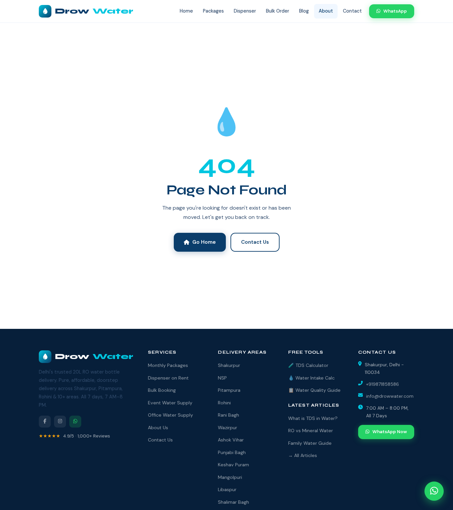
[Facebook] (45, 422)
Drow (94, 11)
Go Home (204, 242)
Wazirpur (227, 428)
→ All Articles (302, 455)
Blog (304, 11)
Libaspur (227, 489)
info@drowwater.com (390, 396)
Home (186, 11)
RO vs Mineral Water (310, 431)
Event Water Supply (170, 403)
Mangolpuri (230, 477)
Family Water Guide (310, 443)
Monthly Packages (168, 365)
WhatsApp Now (389, 431)
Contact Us (255, 242)
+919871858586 (382, 384)
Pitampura (229, 390)
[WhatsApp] (75, 422)
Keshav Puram (233, 465)
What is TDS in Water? (313, 418)
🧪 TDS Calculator (308, 365)
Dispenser (245, 11)
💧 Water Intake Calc (311, 378)
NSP (222, 378)
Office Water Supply (170, 415)
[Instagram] (60, 422)
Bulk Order (277, 11)
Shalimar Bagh (233, 502)
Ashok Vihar (231, 440)
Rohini (224, 403)
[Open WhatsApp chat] (434, 491)
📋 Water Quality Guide (314, 390)
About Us (158, 428)
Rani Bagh (228, 415)
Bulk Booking (162, 390)
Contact (352, 11)
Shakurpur (229, 365)
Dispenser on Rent (168, 378)
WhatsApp (395, 11)
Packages (213, 11)
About (326, 11)
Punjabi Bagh (232, 452)
